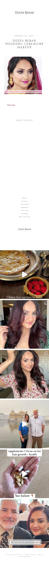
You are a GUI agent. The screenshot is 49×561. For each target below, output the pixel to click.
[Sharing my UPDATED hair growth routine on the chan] (24, 374)
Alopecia (24, 207)
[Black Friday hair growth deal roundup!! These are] (24, 324)
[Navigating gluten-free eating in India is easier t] (24, 274)
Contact (24, 201)
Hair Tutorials (24, 217)
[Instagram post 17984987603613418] (24, 523)
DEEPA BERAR (24, 12)
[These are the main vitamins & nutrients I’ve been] (24, 474)
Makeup (24, 214)
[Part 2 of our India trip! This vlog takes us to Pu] (24, 424)
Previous (11, 105)
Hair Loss (24, 210)
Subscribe (24, 204)
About (24, 198)
